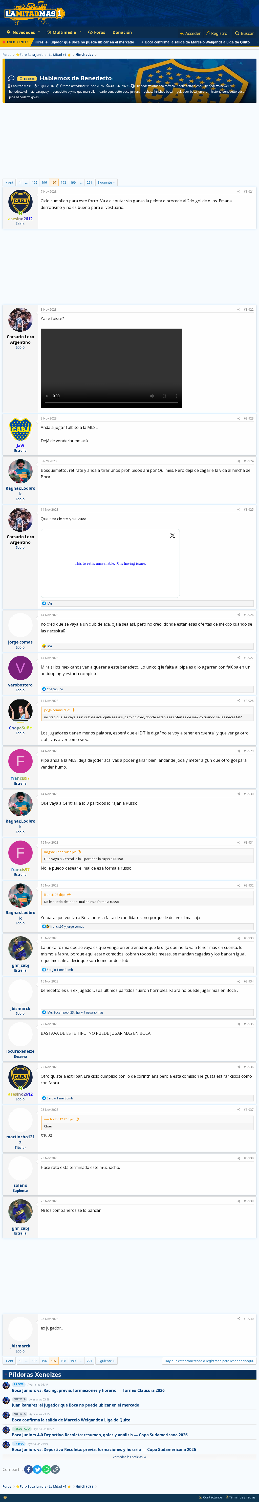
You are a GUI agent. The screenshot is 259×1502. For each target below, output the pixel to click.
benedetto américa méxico (156, 86)
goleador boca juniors (192, 92)
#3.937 (249, 1109)
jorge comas (20, 642)
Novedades (24, 32)
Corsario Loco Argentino (20, 339)
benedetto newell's (218, 86)
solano (20, 1185)
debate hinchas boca (158, 92)
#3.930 (249, 794)
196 (44, 182)
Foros (99, 32)
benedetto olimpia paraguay (29, 92)
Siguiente (105, 182)
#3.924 (249, 461)
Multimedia (64, 32)
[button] (38, 31)
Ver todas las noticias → (129, 1457)
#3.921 (249, 191)
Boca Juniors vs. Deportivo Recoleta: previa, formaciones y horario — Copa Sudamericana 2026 (104, 1449)
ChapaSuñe (20, 728)
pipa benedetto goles (24, 97)
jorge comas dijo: (57, 710)
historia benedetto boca (227, 92)
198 (63, 182)
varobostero (20, 685)
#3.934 (249, 981)
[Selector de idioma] (5, 1497)
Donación (122, 32)
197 (53, 182)
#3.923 (249, 418)
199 (73, 182)
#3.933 (249, 938)
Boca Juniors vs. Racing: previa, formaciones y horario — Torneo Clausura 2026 (88, 1390)
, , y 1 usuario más (75, 1012)
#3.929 (249, 751)
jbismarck (20, 1008)
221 (89, 182)
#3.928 (249, 701)
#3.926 (249, 615)
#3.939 (249, 1201)
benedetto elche (190, 86)
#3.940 (249, 1319)
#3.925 (249, 509)
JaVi (20, 445)
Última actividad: (82, 86)
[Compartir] (239, 192)
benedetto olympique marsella (74, 92)
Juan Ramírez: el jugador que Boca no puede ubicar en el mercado (75, 1405)
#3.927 (249, 658)
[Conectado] (20, 213)
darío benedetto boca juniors (119, 92)
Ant (10, 182)
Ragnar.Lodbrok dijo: (60, 852)
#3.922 (249, 309)
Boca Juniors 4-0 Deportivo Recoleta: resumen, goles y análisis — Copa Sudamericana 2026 (100, 1435)
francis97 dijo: (55, 894)
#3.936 (249, 1067)
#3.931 (249, 842)
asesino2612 (20, 218)
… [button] (26, 182)
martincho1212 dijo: (59, 1119)
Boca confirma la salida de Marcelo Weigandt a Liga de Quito (175, 42)
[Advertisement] (129, 140)
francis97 (20, 778)
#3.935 (249, 1024)
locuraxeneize (20, 1051)
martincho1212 (20, 1139)
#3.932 (249, 885)
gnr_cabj (20, 965)
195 (34, 182)
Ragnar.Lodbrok (20, 491)
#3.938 (249, 1158)
